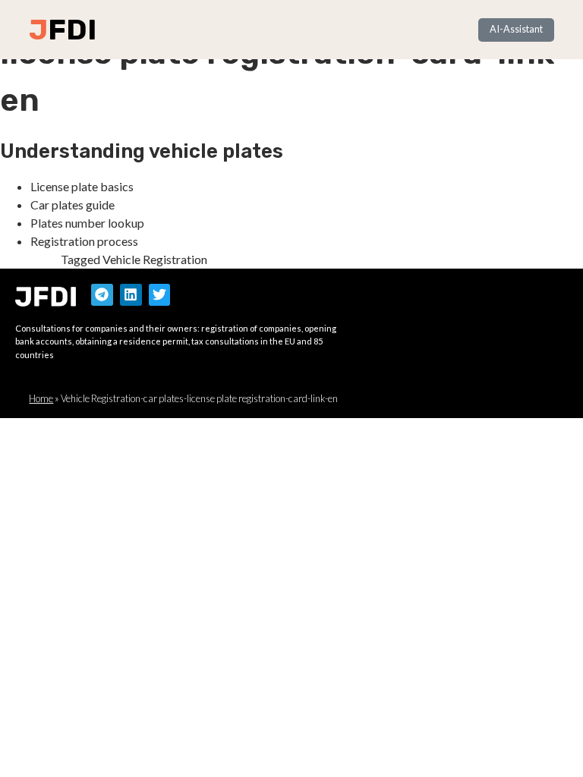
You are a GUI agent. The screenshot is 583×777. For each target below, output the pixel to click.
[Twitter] (160, 295)
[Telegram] (102, 295)
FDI (72, 29)
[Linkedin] (131, 295)
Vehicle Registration (154, 259)
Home (41, 398)
